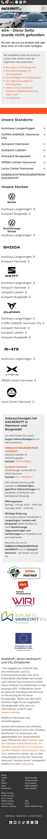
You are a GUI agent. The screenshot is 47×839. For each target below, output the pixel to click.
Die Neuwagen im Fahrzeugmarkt (23, 77)
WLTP (27, 803)
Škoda (3, 775)
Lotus (3, 785)
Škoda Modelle (31, 778)
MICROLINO (6, 788)
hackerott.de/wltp (10, 712)
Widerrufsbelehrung (33, 806)
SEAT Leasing (6, 798)
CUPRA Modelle (31, 780)
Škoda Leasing (7, 793)
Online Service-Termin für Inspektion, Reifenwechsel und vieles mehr (22, 91)
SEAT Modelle (30, 783)
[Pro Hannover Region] (23, 587)
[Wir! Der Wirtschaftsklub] (23, 602)
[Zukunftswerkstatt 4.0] (23, 617)
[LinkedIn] (27, 822)
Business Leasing (8, 806)
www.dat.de (27, 763)
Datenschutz (21, 816)
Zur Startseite (13, 97)
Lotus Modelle (31, 788)
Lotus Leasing (7, 803)
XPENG (4, 783)
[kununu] (36, 822)
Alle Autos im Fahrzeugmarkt (21, 67)
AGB (26, 801)
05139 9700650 (23, 461)
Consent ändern (35, 816)
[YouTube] (15, 822)
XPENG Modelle (31, 785)
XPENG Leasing (7, 801)
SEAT (3, 780)
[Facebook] (10, 822)
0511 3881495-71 (24, 476)
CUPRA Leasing (7, 795)
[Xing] (32, 822)
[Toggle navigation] (43, 8)
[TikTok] (23, 822)
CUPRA (4, 778)
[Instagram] (19, 822)
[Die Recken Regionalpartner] (23, 573)
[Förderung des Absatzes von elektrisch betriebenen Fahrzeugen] (23, 642)
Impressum (10, 816)
